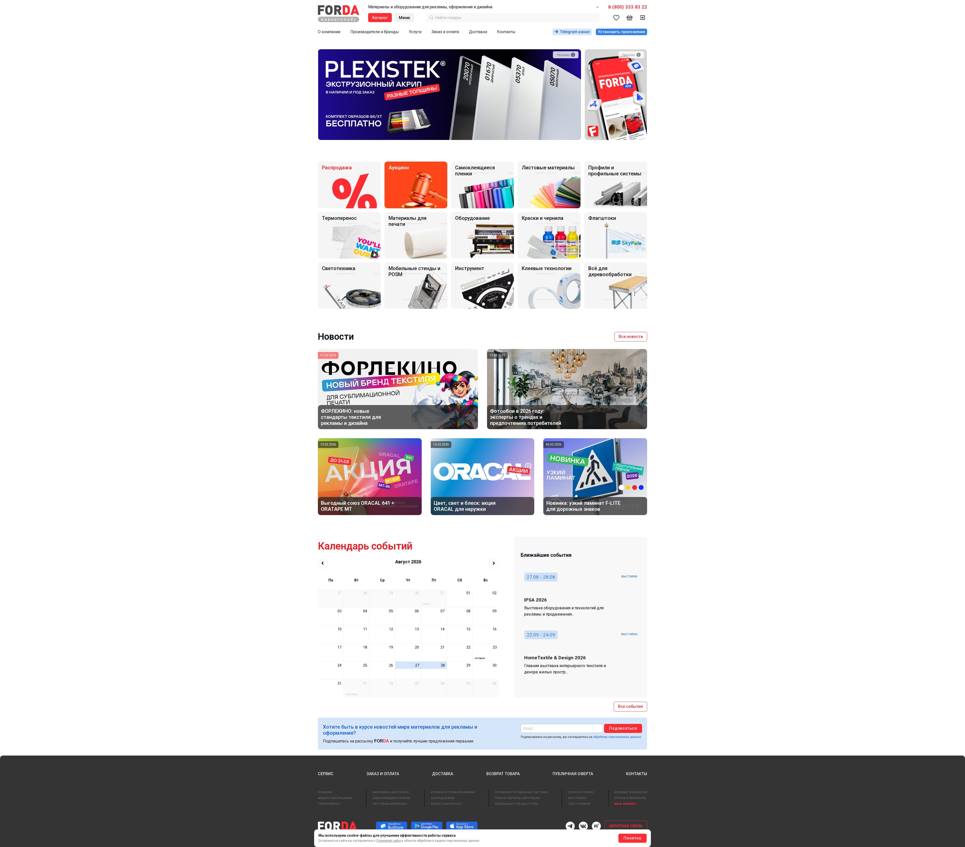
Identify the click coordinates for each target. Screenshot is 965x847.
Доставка (478, 31)
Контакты (506, 31)
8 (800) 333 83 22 (627, 7)
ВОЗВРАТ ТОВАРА (503, 773)
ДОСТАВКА (442, 773)
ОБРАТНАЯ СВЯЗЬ (626, 826)
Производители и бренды (374, 31)
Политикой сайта (388, 840)
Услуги (415, 31)
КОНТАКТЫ (636, 773)
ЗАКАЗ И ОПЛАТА (382, 773)
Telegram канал (575, 31)
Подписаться (623, 728)
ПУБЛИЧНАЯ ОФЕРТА (573, 773)
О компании (329, 31)
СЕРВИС (325, 773)
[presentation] (561, 133)
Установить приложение (621, 31)
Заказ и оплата (445, 31)
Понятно (632, 838)
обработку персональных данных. (617, 737)
